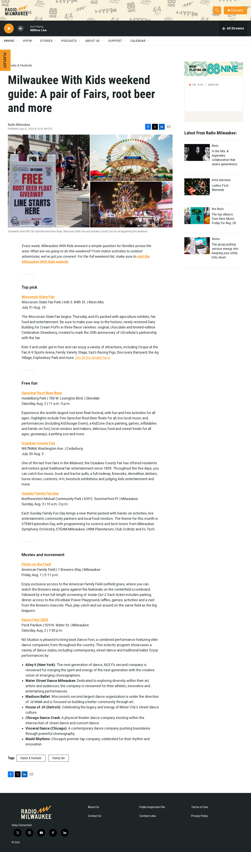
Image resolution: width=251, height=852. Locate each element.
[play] (9, 28)
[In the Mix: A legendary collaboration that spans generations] (197, 152)
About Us (93, 807)
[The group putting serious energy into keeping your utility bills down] (197, 245)
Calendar (138, 40)
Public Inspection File (152, 807)
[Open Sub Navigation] (17, 40)
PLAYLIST (5, 60)
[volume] (20, 28)
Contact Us (94, 816)
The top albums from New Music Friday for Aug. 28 (224, 219)
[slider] (26, 28)
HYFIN (27, 40)
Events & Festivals (20, 65)
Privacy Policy (199, 816)
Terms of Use (199, 807)
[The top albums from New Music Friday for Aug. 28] (197, 215)
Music (215, 145)
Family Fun (59, 758)
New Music (218, 209)
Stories (216, 239)
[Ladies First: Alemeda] (197, 186)
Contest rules (147, 816)
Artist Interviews (221, 180)
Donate (237, 10)
